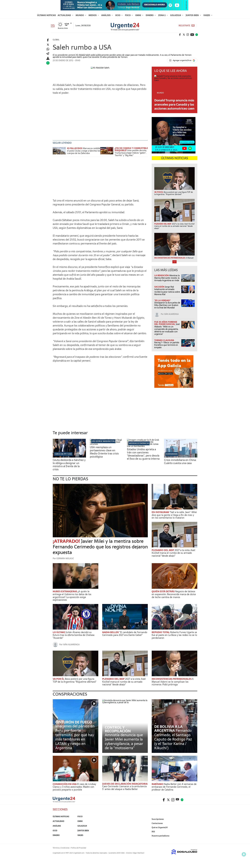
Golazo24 (176, 15)
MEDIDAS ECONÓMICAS (139, 443)
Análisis (106, 15)
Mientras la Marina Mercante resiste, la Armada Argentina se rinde (167, 278)
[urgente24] (64, 801)
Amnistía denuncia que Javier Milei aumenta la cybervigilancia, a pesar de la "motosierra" (124, 741)
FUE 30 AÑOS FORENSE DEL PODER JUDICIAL (165, 323)
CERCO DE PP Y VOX (63, 454)
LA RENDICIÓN (161, 275)
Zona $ (162, 15)
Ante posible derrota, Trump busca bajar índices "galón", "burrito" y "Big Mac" (131, 153)
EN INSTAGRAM (161, 512)
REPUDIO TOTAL (161, 632)
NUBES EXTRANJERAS (65, 591)
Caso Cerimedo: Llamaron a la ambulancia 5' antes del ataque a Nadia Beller (124, 788)
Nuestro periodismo (160, 835)
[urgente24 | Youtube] (192, 34)
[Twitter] (47, 44)
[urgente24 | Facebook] (180, 34)
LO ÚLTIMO (59, 632)
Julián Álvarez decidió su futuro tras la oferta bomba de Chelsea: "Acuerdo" (74, 635)
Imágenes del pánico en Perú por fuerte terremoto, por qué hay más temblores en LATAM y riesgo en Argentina (75, 737)
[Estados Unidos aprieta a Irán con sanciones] (143, 446)
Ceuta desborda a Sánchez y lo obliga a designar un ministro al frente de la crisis (69, 464)
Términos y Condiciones (61, 848)
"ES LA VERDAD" (162, 300)
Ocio (118, 15)
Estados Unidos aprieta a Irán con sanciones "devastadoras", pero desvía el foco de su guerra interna (143, 454)
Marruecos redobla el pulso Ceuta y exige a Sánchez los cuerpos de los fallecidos (83, 151)
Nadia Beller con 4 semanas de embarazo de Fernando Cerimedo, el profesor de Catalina (174, 787)
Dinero (150, 15)
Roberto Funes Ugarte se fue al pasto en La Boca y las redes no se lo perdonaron (174, 635)
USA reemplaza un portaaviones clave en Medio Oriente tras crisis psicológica (104, 452)
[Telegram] (47, 53)
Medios (93, 15)
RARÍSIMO (158, 784)
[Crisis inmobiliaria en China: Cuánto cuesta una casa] (180, 456)
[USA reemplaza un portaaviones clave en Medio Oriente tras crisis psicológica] (106, 444)
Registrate (184, 25)
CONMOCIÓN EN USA (65, 784)
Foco (128, 15)
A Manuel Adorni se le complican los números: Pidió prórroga (173, 681)
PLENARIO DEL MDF (163, 550)
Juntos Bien (192, 15)
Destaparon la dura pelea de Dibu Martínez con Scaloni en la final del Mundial (167, 305)
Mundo (80, 15)
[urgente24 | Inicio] (194, 839)
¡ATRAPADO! (67, 541)
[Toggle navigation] (54, 25)
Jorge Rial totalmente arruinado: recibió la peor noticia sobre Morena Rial (167, 290)
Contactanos (157, 823)
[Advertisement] (100, 113)
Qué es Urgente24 (160, 827)
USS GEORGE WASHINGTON (103, 441)
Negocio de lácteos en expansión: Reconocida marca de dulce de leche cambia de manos (174, 594)
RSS (153, 831)
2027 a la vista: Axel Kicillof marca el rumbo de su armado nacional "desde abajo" (173, 553)
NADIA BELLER (110, 632)
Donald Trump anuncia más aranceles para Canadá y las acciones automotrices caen (174, 104)
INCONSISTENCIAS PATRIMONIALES (172, 679)
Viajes (207, 15)
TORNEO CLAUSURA (164, 340)
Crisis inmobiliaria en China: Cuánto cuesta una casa (180, 461)
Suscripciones (158, 819)
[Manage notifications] (244, 854)
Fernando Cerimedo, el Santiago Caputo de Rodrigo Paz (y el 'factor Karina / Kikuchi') (173, 739)
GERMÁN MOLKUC (65, 558)
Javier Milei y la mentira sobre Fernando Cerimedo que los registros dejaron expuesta (100, 546)
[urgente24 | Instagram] (187, 34)
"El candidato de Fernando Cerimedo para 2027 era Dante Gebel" (124, 633)
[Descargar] (47, 58)
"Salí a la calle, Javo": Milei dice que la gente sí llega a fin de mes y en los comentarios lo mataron (174, 515)
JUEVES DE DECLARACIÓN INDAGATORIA (125, 784)
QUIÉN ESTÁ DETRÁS (163, 591)
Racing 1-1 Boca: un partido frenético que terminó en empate (166, 345)
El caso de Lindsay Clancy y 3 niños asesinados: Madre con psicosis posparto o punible (74, 787)
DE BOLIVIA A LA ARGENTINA (168, 728)
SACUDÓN (159, 286)
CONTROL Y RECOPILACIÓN (118, 729)
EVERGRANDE (172, 454)
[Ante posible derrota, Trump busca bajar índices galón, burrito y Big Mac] (106, 152)
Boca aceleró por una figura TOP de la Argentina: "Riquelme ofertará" (74, 680)
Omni (138, 15)
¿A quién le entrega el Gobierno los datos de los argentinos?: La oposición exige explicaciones (72, 596)
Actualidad (64, 15)
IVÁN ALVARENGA (171, 314)
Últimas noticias (46, 15)
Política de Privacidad (78, 848)
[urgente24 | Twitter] (184, 34)
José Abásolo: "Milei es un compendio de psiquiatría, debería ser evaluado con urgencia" (167, 329)
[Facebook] (47, 40)
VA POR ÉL (59, 679)
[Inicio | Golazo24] (196, 34)
